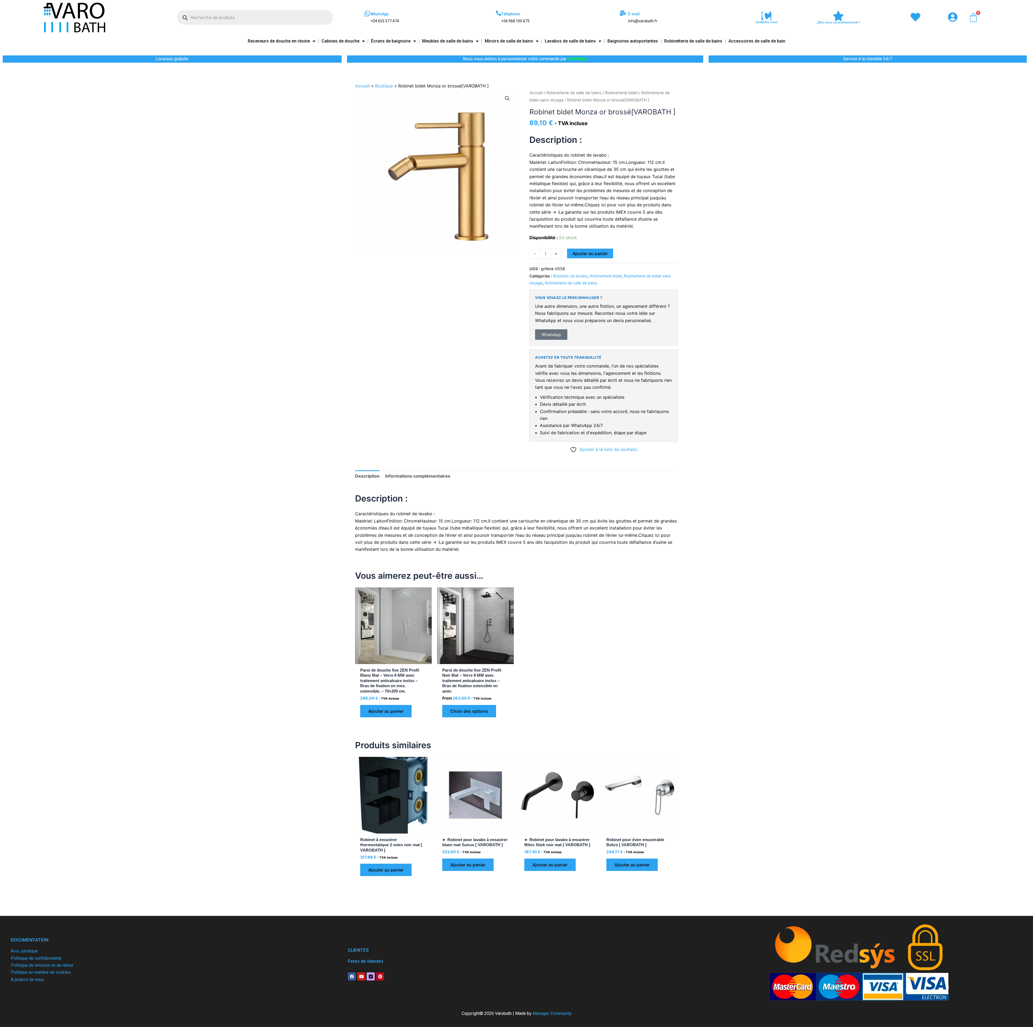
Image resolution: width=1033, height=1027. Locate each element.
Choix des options (469, 711)
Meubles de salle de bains (447, 41)
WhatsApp (379, 14)
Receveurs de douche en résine (279, 41)
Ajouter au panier (590, 253)
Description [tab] (367, 476)
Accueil (362, 86)
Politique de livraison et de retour (42, 965)
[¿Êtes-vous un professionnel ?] (838, 16)
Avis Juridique (24, 951)
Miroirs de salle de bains (509, 41)
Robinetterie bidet (621, 92)
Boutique (384, 86)
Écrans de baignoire (391, 41)
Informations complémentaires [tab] (417, 476)
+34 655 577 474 (385, 21)
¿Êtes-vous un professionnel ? (838, 22)
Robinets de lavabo (570, 276)
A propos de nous (27, 979)
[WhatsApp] (367, 13)
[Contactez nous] (766, 16)
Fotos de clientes (365, 961)
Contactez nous (766, 22)
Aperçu (393, 659)
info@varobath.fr (642, 21)
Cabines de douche (340, 41)
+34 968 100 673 (515, 21)
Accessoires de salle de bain (756, 41)
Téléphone (510, 14)
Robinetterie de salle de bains (693, 41)
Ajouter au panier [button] (386, 711)
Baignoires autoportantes (632, 41)
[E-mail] (622, 13)
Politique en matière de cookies (41, 972)
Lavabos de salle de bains (570, 41)
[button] (507, 98)
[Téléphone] (498, 13)
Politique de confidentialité (36, 958)
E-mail (634, 14)
